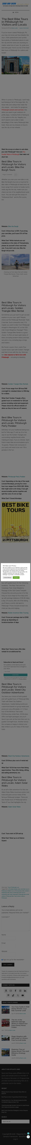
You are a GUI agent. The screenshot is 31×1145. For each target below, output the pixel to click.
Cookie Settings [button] (7, 577)
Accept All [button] (16, 577)
